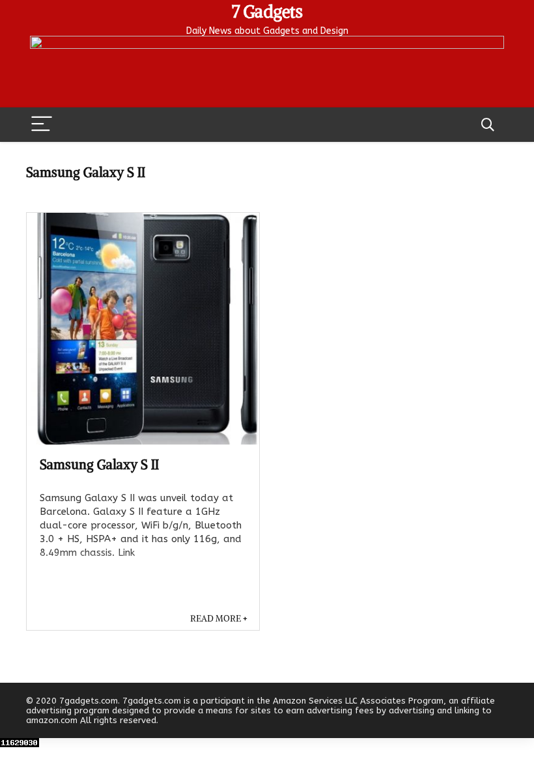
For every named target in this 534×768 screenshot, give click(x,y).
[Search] (487, 124)
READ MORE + (218, 618)
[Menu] (41, 124)
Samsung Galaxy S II (99, 464)
